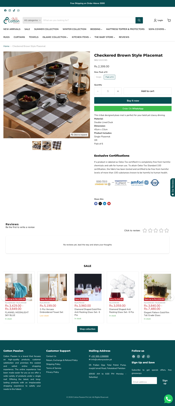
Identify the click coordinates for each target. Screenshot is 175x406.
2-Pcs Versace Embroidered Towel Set (51, 311)
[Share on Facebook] (95, 203)
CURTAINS (19, 37)
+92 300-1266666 (100, 356)
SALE (27, 29)
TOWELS (33, 37)
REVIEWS (124, 37)
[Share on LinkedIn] (104, 203)
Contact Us (51, 356)
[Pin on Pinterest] (109, 203)
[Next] (170, 297)
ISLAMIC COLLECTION (55, 37)
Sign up (165, 382)
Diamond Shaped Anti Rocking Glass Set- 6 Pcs (121, 311)
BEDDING (95, 29)
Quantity (98, 85)
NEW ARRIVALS (11, 29)
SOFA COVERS (157, 29)
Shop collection (87, 329)
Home (6, 46)
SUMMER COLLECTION (46, 29)
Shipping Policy (53, 364)
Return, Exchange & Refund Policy (62, 360)
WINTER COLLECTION (74, 29)
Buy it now (133, 100)
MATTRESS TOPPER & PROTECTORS (125, 29)
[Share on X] (100, 203)
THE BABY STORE (104, 37)
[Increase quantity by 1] (118, 91)
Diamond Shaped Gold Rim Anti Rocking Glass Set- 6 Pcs (88, 312)
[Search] (139, 20)
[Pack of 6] (110, 80)
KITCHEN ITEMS (80, 37)
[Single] (99, 80)
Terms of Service (53, 368)
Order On (132, 108)
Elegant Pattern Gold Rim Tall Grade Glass (156, 314)
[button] (36, 145)
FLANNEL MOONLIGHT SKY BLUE (17, 314)
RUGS (6, 37)
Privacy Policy (52, 372)
